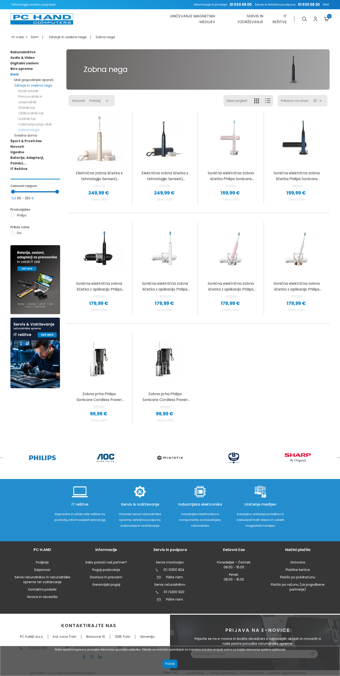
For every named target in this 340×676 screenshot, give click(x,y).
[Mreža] (257, 100)
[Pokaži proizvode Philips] (42, 457)
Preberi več (170, 672)
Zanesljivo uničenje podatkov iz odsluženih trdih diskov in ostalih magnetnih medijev (260, 520)
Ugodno (17, 152)
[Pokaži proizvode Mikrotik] (170, 458)
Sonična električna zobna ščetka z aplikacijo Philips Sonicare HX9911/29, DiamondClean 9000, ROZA (231, 286)
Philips (22, 215)
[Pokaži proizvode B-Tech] (234, 457)
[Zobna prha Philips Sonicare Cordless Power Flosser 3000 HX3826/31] (99, 359)
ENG (326, 4)
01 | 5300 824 (174, 569)
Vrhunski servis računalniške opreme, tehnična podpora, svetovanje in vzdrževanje (140, 520)
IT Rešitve (19, 168)
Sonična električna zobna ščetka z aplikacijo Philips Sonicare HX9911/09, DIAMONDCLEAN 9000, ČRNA (99, 286)
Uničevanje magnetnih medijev (192, 19)
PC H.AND (18, 37)
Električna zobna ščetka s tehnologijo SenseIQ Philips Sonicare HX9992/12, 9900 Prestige (165, 176)
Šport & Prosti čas (26, 141)
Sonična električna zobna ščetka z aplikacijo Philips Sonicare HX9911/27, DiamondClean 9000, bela (165, 286)
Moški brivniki (28, 91)
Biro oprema (21, 68)
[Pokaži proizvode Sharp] (297, 457)
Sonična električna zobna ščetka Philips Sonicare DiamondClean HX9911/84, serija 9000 (230, 176)
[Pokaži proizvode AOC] (106, 458)
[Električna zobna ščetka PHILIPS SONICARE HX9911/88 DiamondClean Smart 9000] (296, 138)
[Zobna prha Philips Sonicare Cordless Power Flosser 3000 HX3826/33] (165, 359)
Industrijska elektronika (200, 504)
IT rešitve (279, 19)
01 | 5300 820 (174, 592)
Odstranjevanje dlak (35, 124)
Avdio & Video (22, 57)
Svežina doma (25, 135)
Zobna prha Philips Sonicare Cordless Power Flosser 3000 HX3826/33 (165, 397)
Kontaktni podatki (42, 589)
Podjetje (42, 562)
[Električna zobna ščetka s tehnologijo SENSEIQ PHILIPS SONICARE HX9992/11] (99, 138)
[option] (42, 457)
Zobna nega (28, 130)
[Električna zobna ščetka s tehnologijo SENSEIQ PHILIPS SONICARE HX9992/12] (165, 138)
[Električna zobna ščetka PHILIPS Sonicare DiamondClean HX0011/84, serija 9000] (230, 138)
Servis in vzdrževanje (250, 19)
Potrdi (170, 663)
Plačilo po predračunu (297, 577)
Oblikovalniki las (31, 113)
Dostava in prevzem (106, 577)
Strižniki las (26, 107)
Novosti (17, 146)
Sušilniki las (27, 118)
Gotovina (297, 562)
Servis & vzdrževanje (140, 504)
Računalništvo (23, 52)
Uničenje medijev (260, 504)
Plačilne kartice (298, 569)
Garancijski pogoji (106, 584)
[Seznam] (267, 100)
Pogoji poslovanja (106, 569)
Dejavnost (42, 569)
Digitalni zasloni (24, 63)
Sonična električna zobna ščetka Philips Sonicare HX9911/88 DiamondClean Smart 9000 (297, 176)
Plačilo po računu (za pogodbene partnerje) (298, 587)
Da (19, 233)
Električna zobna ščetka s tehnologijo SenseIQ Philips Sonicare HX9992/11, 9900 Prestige (99, 176)
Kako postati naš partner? (106, 562)
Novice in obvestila (42, 597)
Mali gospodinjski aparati (33, 80)
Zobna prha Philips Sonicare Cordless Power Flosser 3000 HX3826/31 (99, 397)
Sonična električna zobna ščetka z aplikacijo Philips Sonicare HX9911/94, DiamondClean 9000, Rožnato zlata (297, 286)
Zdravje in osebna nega (33, 85)
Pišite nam (174, 577)
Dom (14, 74)
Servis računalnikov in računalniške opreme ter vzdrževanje (42, 579)
